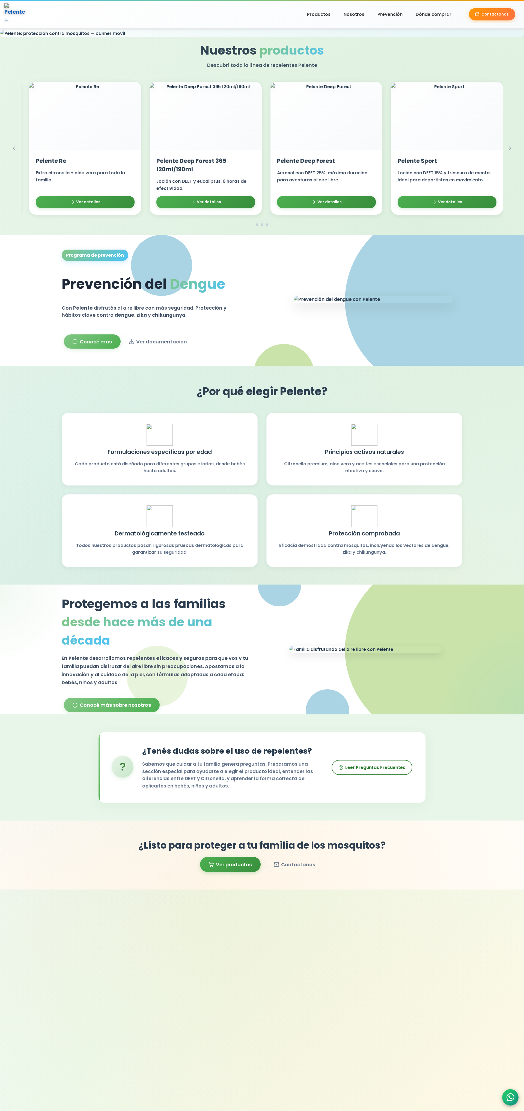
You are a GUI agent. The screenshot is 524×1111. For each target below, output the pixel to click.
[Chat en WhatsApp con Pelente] (510, 1097)
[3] (267, 224)
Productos (319, 14)
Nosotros (354, 14)
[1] (257, 224)
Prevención (390, 14)
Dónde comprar (433, 14)
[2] (262, 224)
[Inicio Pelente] (15, 14)
